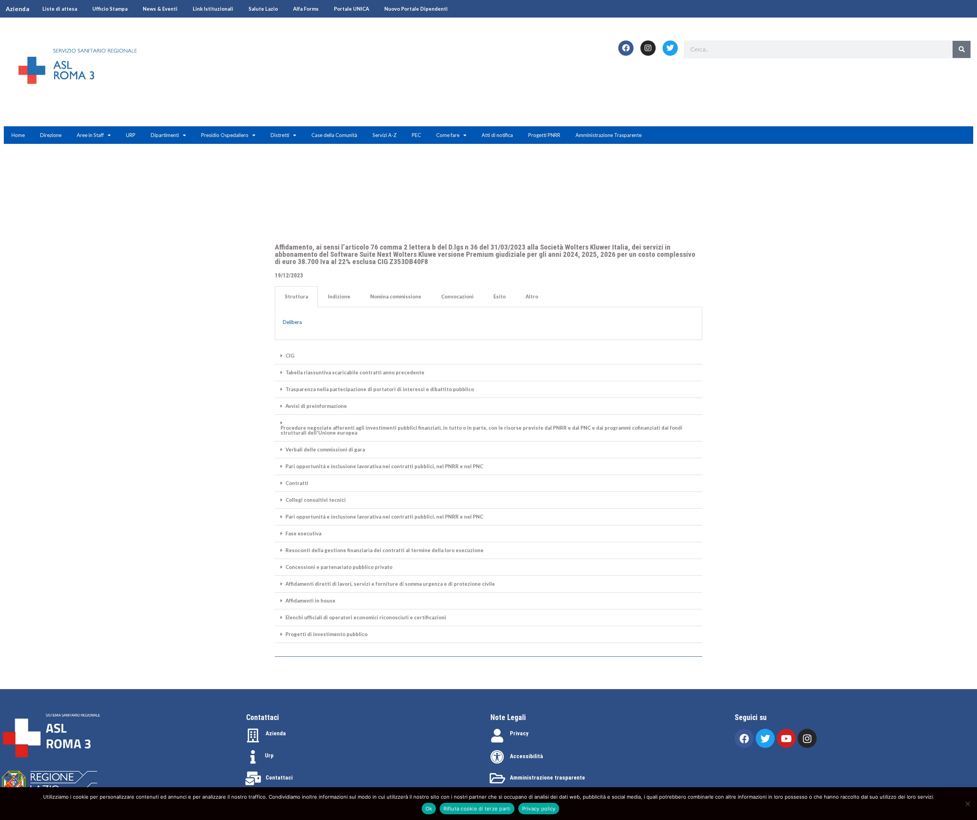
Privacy (519, 733)
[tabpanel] (488, 323)
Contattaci (279, 777)
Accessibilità (526, 756)
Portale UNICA (351, 9)
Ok (429, 809)
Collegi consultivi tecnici (315, 500)
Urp (269, 755)
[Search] (962, 49)
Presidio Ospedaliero (224, 135)
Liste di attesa (59, 9)
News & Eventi (160, 9)
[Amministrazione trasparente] (497, 778)
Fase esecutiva (303, 533)
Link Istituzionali (213, 9)
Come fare (447, 135)
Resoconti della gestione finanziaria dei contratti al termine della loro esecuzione (384, 550)
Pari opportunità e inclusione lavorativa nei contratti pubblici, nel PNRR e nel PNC (384, 466)
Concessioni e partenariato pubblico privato (338, 567)
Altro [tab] (532, 296)
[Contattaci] (253, 778)
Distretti (280, 135)
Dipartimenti (165, 135)
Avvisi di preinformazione (316, 406)
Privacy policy (539, 809)
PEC (416, 135)
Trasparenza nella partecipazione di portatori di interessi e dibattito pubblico (379, 389)
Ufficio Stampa (109, 9)
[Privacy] (497, 736)
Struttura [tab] (296, 296)
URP (130, 135)
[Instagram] (648, 48)
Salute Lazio (263, 9)
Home (18, 135)
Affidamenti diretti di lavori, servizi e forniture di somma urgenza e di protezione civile (390, 584)
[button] (488, 356)
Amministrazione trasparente (547, 777)
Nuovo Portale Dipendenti (416, 9)
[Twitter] (670, 48)
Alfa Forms (306, 9)
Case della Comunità (334, 135)
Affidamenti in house (310, 600)
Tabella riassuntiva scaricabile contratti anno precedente (354, 372)
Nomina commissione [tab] (395, 296)
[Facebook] (626, 48)
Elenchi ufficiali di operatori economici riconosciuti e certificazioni (365, 617)
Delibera (292, 322)
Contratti (296, 483)
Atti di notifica (497, 135)
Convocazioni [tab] (457, 296)
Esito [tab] (499, 296)
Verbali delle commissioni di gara (325, 449)
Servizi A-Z (384, 135)
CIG (289, 355)
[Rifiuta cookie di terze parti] (967, 803)
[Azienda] (253, 736)
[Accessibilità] (497, 757)
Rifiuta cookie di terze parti (476, 809)
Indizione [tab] (339, 296)
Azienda (276, 733)
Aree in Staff (90, 135)
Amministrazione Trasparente (609, 135)
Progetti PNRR (544, 135)
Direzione (50, 135)
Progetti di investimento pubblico (326, 634)
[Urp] (253, 757)
